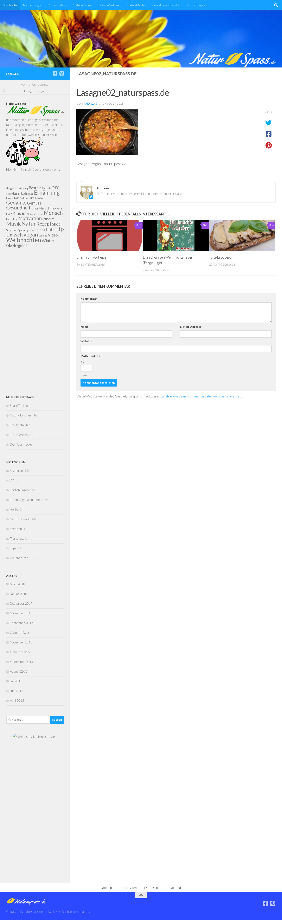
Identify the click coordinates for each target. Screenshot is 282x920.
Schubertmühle (20, 425)
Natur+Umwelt (20, 519)
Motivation (30, 218)
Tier (31, 230)
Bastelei (36, 188)
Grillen (35, 208)
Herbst (44, 208)
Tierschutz (45, 229)
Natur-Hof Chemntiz (23, 415)
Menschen (12, 219)
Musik (13, 223)
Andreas (90, 103)
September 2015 (21, 661)
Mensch (53, 212)
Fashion (24, 198)
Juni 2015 (16, 691)
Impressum (129, 887)
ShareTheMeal (20, 405)
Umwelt (14, 235)
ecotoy (9, 193)
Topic (13, 548)
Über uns (107, 887)
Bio (49, 188)
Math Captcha (90, 356)
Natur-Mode (136, 5)
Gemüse (34, 203)
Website (86, 341)
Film (31, 198)
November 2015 (21, 642)
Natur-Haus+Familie (164, 5)
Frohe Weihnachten (23, 434)
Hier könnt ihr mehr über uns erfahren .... (33, 169)
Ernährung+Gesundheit (26, 499)
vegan (31, 234)
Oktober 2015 (20, 652)
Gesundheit (18, 207)
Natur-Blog (31, 5)
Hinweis (56, 208)
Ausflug (23, 188)
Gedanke (16, 202)
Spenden (11, 230)
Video (53, 235)
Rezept (44, 224)
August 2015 (18, 671)
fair (16, 198)
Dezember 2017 (21, 603)
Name (85, 326)
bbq (45, 188)
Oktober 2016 (20, 632)
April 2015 (17, 700)
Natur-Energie (195, 5)
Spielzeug (23, 230)
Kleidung (31, 214)
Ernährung (47, 192)
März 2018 (17, 584)
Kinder (19, 213)
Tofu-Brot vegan (221, 257)
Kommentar (90, 298)
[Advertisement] (35, 322)
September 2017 (21, 623)
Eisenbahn (21, 193)
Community (55, 5)
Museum (48, 219)
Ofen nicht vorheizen (92, 257)
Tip (59, 228)
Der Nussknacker (21, 444)
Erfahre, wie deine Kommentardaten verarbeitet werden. (201, 396)
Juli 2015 (16, 681)
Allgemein (16, 470)
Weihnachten (23, 239)
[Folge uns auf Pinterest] (61, 73)
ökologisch (17, 245)
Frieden (39, 198)
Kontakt (175, 887)
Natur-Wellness (109, 5)
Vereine (43, 235)
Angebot (12, 188)
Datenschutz (153, 887)
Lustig (40, 214)
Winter (48, 240)
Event (9, 198)
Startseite (10, 5)
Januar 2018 (18, 594)
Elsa (31, 193)
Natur (28, 223)
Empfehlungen (19, 490)
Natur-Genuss (83, 5)
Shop (56, 224)
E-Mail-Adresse (191, 326)
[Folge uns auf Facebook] (54, 73)
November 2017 (21, 613)
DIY (55, 187)
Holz (9, 213)
